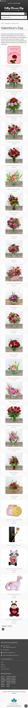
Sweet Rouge (14, 496)
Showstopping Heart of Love (14, 165)
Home (2, 23)
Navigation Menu (6, 17)
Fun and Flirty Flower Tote (14, 283)
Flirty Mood (14, 331)
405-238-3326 (17, 3)
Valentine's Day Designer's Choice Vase (14, 66)
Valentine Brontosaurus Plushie (14, 594)
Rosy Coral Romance (14, 378)
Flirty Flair (14, 260)
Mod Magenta (14, 307)
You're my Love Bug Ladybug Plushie (14, 620)
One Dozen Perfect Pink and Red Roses (14, 117)
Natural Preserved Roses (14, 545)
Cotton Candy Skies (14, 401)
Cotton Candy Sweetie (14, 449)
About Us (3, 664)
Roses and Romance (14, 142)
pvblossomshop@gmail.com (9, 652)
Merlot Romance (14, 213)
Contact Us (3, 666)
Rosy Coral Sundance (14, 189)
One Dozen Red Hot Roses (14, 425)
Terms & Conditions (5, 668)
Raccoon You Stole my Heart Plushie (14, 569)
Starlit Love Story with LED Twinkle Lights (14, 91)
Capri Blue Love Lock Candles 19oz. (14, 520)
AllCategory (7, 23)
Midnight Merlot (14, 472)
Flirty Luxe (14, 236)
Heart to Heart (14, 354)
